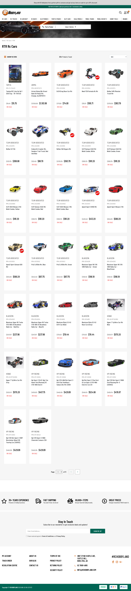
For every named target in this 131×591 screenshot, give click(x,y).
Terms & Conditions (48, 536)
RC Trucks (13, 19)
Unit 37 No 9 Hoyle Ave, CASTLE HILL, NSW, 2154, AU (86, 558)
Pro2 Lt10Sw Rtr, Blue (38, 261)
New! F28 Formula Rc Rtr (90, 88)
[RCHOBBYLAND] (34, 12)
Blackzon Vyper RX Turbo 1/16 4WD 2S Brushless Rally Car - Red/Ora (14, 321)
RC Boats (34, 19)
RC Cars (4, 19)
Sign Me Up (98, 531)
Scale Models (78, 19)
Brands (125, 19)
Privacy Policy (60, 536)
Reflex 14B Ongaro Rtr (64, 145)
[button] (125, 12)
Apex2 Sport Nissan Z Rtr (115, 203)
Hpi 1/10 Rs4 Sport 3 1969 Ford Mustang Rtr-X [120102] (115, 379)
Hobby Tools (114, 19)
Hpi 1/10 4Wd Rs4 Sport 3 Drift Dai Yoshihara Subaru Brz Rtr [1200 (65, 379)
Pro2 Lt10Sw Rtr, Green (64, 261)
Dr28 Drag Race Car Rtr (64, 88)
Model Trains (90, 19)
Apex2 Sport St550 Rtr (89, 203)
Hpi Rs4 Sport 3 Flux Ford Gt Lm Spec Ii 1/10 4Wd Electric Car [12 (90, 379)
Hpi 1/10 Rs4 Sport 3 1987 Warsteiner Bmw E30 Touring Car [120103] (14, 436)
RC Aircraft (24, 19)
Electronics (44, 19)
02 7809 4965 (82, 565)
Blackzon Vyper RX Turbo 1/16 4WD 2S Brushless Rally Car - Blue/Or (39, 321)
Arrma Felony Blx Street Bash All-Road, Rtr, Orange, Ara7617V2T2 (39, 90)
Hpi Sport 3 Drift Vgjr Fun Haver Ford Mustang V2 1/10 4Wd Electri (39, 379)
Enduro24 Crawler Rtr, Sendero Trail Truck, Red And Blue (39, 148)
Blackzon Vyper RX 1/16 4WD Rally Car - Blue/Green (114, 263)
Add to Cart (15, 112)
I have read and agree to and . (46, 536)
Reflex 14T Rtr (12, 145)
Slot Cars (67, 19)
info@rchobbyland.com (86, 570)
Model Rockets (102, 19)
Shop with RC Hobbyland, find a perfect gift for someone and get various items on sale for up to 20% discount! (65, 3)
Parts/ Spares (56, 19)
